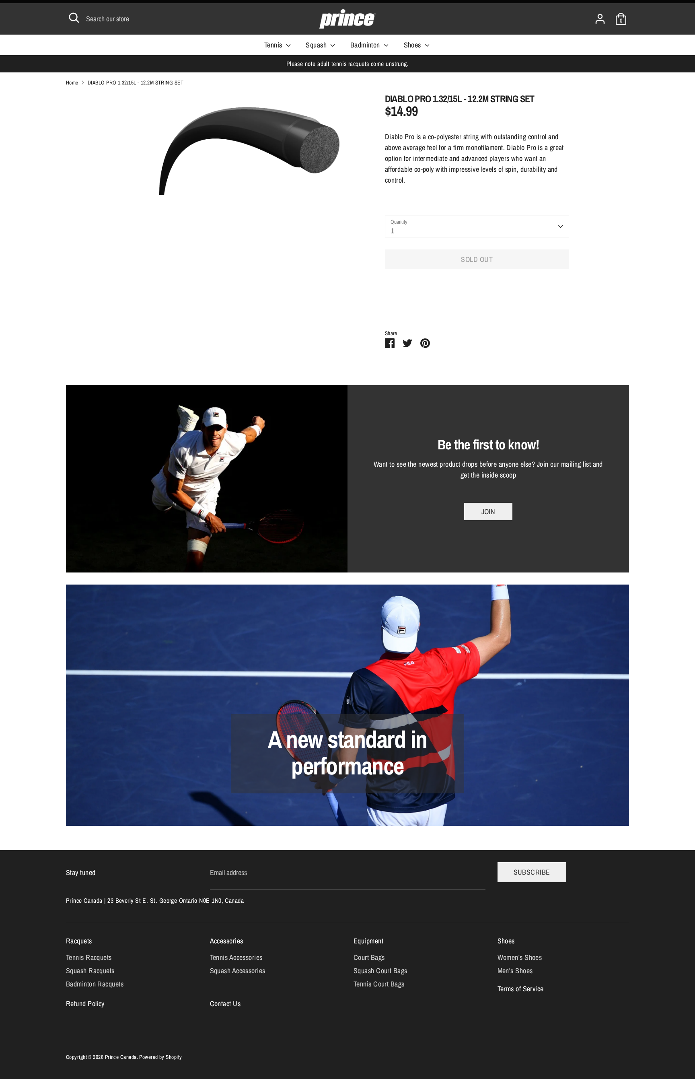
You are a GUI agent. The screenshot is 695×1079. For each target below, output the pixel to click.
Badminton (366, 45)
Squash (317, 45)
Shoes (413, 45)
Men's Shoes (515, 971)
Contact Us (225, 1004)
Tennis (274, 45)
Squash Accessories (237, 971)
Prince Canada (121, 1056)
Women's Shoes (520, 957)
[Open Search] (74, 18)
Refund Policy (85, 1004)
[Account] (600, 16)
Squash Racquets (90, 971)
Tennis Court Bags (379, 984)
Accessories (226, 941)
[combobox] (477, 226)
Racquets (79, 941)
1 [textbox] (392, 231)
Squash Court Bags (380, 971)
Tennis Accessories (236, 957)
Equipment (368, 941)
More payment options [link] (476, 305)
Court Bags (369, 957)
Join (488, 512)
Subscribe (532, 872)
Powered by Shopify (160, 1056)
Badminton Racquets (94, 984)
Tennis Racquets (89, 957)
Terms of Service (521, 989)
